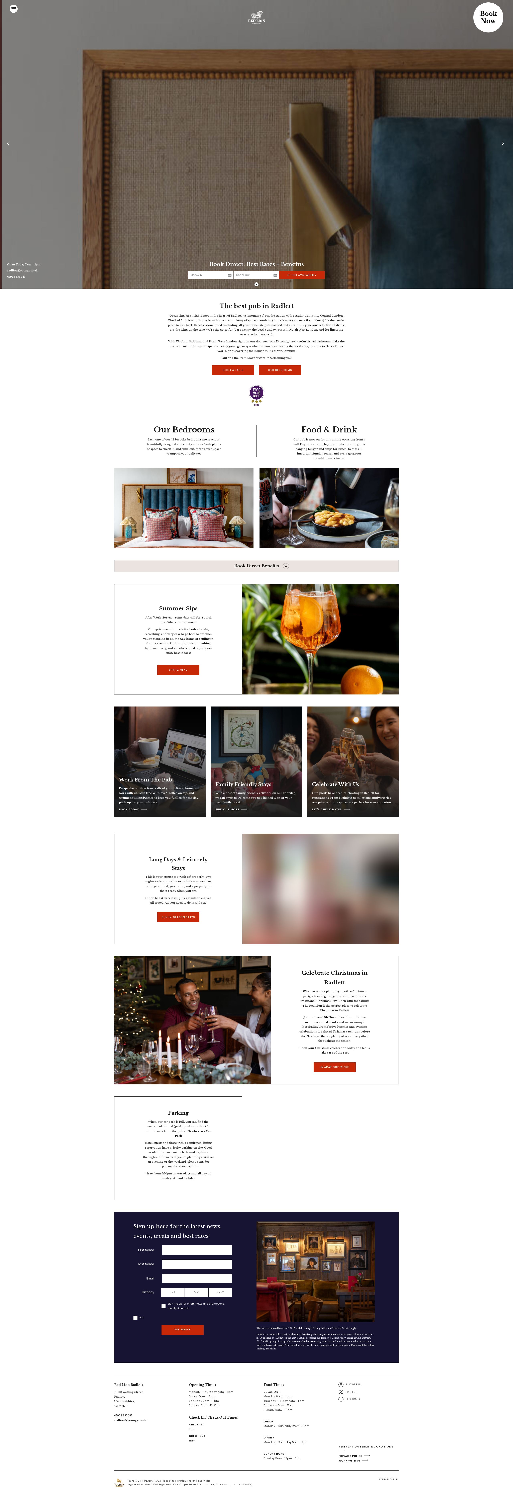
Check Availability (301, 275)
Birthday (148, 1292)
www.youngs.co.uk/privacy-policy (332, 1345)
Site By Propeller (389, 1479)
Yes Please (182, 1329)
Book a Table (233, 370)
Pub (141, 1317)
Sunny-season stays (178, 917)
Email (150, 1278)
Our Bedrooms (280, 370)
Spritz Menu (178, 669)
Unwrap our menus (335, 1067)
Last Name (146, 1264)
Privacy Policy (319, 1328)
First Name (146, 1250)
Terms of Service (341, 1328)
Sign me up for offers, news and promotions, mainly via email (196, 1306)
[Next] (503, 144)
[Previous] (9, 144)
